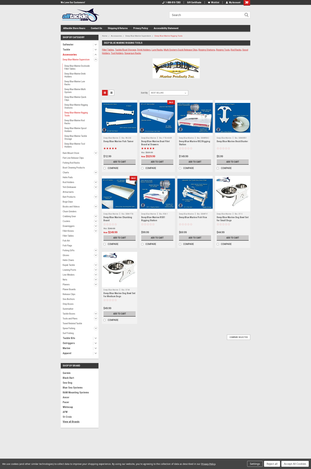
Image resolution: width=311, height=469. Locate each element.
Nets (65, 279)
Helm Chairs (68, 260)
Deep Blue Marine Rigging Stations (76, 106)
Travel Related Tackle (72, 323)
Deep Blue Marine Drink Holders (75, 75)
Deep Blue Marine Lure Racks (74, 83)
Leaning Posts (69, 269)
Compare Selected (239, 337)
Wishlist (215, 2)
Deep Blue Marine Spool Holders (75, 130)
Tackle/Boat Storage (125, 50)
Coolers (66, 221)
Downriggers (69, 226)
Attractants (68, 192)
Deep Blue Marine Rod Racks (74, 122)
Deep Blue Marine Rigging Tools (76, 114)
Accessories (70, 54)
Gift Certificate (194, 2)
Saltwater (68, 44)
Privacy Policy (140, 28)
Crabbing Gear (69, 216)
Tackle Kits (69, 338)
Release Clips (69, 294)
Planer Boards (69, 289)
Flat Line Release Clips (73, 157)
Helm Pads (68, 177)
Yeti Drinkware (69, 187)
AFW (65, 411)
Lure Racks (157, 50)
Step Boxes (68, 303)
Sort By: (144, 93)
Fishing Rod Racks (71, 162)
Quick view (119, 133)
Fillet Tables (68, 235)
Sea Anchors (69, 299)
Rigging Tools (223, 50)
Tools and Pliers (70, 318)
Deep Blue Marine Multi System (75, 91)
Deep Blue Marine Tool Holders (74, 145)
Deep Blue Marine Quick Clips (75, 98)
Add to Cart (119, 161)
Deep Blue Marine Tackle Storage (75, 137)
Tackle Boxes (69, 313)
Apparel (67, 353)
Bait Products (69, 196)
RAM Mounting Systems (76, 392)
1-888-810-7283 (173, 2)
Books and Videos (71, 206)
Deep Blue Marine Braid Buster (232, 141)
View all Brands (71, 421)
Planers (66, 284)
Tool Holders (117, 53)
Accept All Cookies (295, 464)
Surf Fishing (68, 333)
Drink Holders (144, 50)
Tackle (66, 49)
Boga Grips (68, 201)
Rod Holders (68, 182)
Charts (66, 172)
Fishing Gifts (69, 250)
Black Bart (68, 377)
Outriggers (69, 343)
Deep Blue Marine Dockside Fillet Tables (77, 67)
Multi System (170, 50)
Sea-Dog (67, 382)
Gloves (66, 255)
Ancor (66, 397)
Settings (255, 464)
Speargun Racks (132, 53)
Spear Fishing (69, 328)
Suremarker (68, 308)
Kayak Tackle (69, 265)
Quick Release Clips (187, 50)
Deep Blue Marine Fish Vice (193, 217)
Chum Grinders (69, 211)
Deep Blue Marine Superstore (76, 59)
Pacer (66, 402)
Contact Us (96, 28)
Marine (66, 348)
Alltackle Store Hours (74, 28)
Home (104, 36)
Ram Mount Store (71, 153)
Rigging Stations (206, 50)
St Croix (67, 416)
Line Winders (69, 274)
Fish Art (66, 240)
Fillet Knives (68, 230)
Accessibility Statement (166, 28)
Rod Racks (236, 50)
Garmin (66, 373)
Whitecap (68, 407)
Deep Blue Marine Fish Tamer (118, 141)
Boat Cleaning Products (74, 167)
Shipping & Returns (118, 28)
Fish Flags (67, 245)
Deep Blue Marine (111, 138)
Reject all (272, 464)
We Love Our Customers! (73, 2)
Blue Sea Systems (73, 387)
